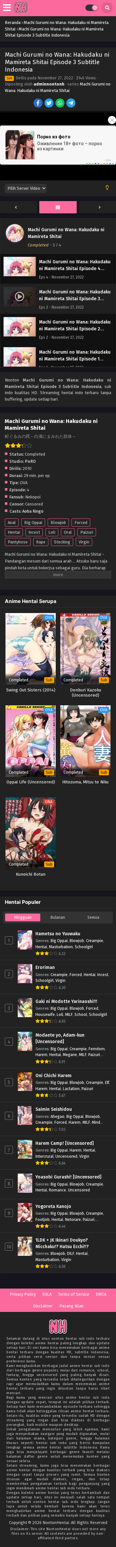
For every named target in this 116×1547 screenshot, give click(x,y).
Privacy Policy (23, 1294)
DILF (70, 1253)
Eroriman (45, 967)
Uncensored (66, 1156)
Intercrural (44, 1156)
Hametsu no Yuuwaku (57, 934)
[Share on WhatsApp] (60, 103)
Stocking (62, 542)
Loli (51, 532)
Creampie (94, 940)
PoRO (30, 461)
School (80, 1014)
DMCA (101, 1294)
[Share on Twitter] (49, 103)
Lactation (71, 1088)
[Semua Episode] (58, 207)
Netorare (73, 1219)
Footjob (42, 1219)
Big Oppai (33, 522)
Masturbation (61, 946)
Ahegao (57, 1116)
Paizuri (86, 532)
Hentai (14, 532)
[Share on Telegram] (71, 103)
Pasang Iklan (71, 1305)
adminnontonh (49, 84)
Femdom (97, 1048)
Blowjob (58, 522)
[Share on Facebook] (39, 103)
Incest (34, 532)
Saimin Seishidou (53, 1109)
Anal (12, 522)
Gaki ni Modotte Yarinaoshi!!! (66, 1001)
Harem (41, 1054)
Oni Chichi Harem (53, 1075)
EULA (47, 1294)
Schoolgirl (84, 946)
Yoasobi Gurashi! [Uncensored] (68, 1177)
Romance (57, 1190)
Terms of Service (73, 1294)
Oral (68, 532)
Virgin (84, 542)
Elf (107, 1082)
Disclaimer (43, 1305)
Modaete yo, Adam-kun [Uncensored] (59, 1038)
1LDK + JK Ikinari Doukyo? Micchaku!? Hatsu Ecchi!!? (62, 1243)
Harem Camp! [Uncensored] (64, 1143)
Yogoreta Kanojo (53, 1206)
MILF (68, 1014)
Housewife (45, 1014)
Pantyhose (18, 542)
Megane (70, 1054)
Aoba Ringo (33, 511)
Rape (40, 542)
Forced (80, 522)
